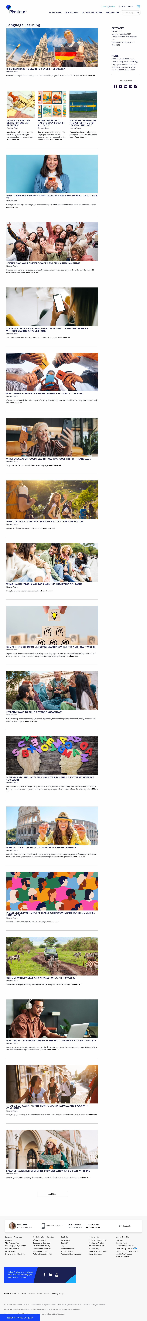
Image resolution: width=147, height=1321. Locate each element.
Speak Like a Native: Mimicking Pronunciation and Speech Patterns (48, 1170)
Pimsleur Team (12, 72)
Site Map (119, 1240)
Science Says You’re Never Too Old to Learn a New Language (43, 263)
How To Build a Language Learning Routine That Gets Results (44, 521)
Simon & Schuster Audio (98, 1251)
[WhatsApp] (135, 86)
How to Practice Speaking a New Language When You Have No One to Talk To (52, 197)
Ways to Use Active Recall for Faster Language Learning (41, 847)
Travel (114, 45)
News (114, 67)
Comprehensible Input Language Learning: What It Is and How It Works (50, 646)
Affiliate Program (39, 1240)
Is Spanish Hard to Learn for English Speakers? (18, 123)
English (120, 59)
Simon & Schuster (95, 1254)
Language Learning (119, 34)
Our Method (71, 12)
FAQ (62, 1246)
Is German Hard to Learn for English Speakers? (35, 68)
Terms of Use (125, 1246)
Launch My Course (108, 7)
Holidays (115, 62)
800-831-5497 (94, 1224)
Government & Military (42, 1248)
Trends (132, 70)
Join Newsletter (11, 1251)
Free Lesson (112, 12)
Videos (46, 1293)
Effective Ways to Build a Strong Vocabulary (34, 712)
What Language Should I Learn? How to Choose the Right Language (48, 458)
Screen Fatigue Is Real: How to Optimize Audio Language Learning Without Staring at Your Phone (47, 329)
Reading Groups (58, 1293)
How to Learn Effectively (15, 1254)
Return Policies (67, 1251)
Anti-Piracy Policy (12, 1248)
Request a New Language (71, 1254)
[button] (20, 1317)
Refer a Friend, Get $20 (42, 1254)
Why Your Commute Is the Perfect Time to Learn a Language (82, 123)
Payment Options (68, 1248)
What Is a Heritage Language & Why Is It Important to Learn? (44, 584)
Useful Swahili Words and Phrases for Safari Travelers (40, 977)
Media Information (40, 1251)
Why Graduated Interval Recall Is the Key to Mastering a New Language (51, 1040)
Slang (130, 67)
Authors (32, 1293)
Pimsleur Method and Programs (124, 36)
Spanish (121, 69)
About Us (9, 1240)
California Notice (122, 1257)
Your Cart (138, 7)
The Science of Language (121, 42)
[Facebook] (115, 86)
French (132, 59)
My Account (126, 7)
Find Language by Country (15, 1246)
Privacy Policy (121, 1243)
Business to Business (41, 1243)
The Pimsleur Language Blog (16, 9)
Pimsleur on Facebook (97, 1240)
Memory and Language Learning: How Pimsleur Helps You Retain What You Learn (50, 778)
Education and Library (41, 1246)
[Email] (130, 86)
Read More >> (89, 75)
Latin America (131, 64)
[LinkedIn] (125, 86)
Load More (52, 1194)
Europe (126, 59)
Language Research (119, 65)
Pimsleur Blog (94, 1248)
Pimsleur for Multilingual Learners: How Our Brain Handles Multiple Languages (50, 914)
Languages (55, 12)
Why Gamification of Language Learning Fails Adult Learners (45, 393)
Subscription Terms (127, 1251)
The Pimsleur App (12, 1243)
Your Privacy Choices (124, 1248)
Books (39, 1293)
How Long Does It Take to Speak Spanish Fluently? (51, 123)
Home (23, 1293)
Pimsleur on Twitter (96, 1243)
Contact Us (127, 1226)
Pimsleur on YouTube (97, 1246)
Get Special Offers (92, 12)
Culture (114, 31)
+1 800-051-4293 (93, 1227)
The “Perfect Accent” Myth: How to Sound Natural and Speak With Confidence (47, 1107)
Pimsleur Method (122, 67)
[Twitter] (120, 86)
